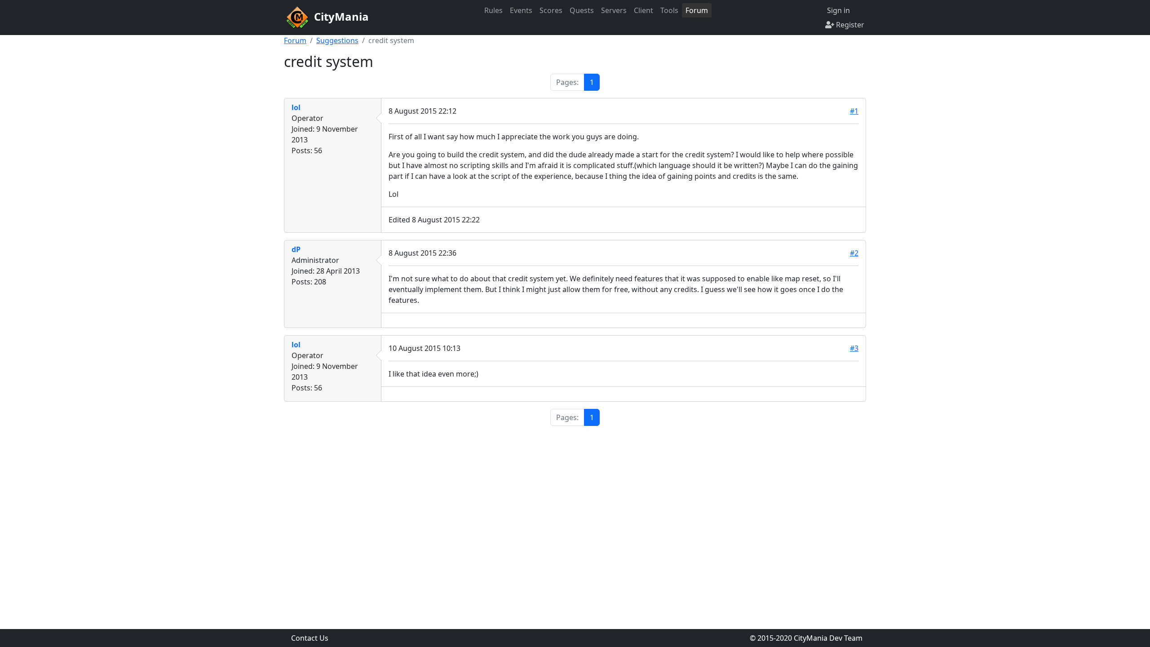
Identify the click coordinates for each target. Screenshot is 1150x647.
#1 (854, 111)
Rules (493, 10)
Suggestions (337, 40)
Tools (669, 10)
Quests (582, 10)
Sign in (837, 10)
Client (643, 10)
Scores (551, 10)
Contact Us (309, 638)
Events (521, 10)
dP (296, 249)
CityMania (340, 16)
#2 (854, 253)
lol (296, 107)
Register (849, 25)
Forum (697, 10)
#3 (854, 348)
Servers (614, 10)
